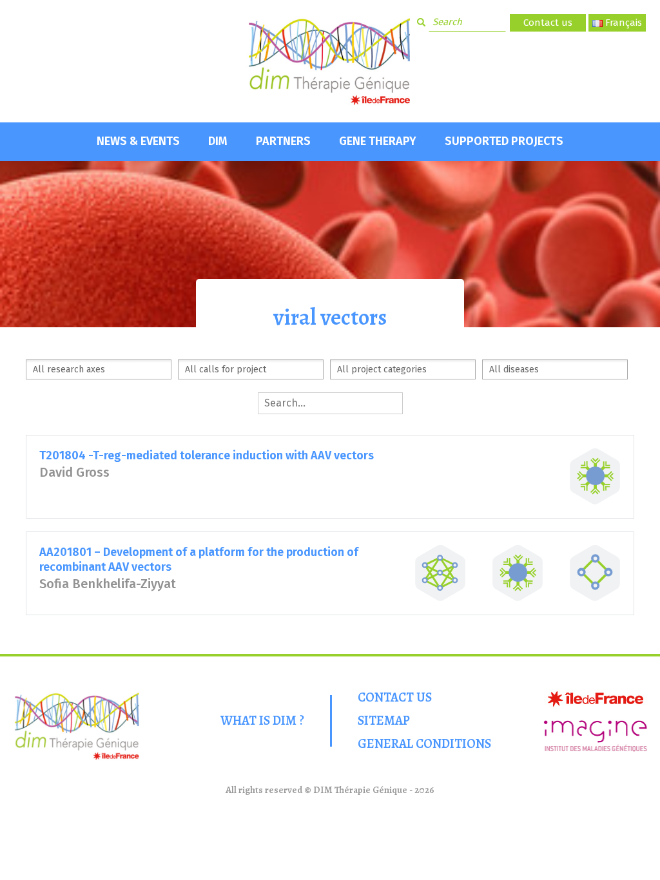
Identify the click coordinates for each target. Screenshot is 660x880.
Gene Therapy (377, 141)
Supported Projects (504, 141)
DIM (218, 141)
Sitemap (384, 720)
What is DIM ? (262, 720)
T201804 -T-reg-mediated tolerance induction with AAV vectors (206, 455)
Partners (283, 141)
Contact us (547, 22)
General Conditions (424, 743)
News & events (138, 141)
